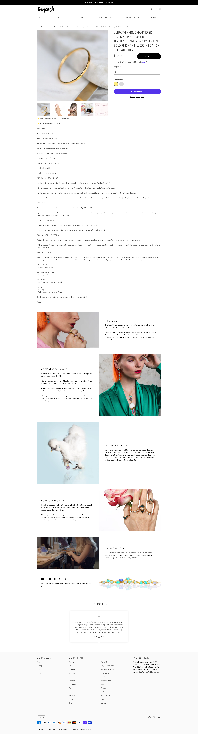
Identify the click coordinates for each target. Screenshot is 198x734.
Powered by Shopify (86, 729)
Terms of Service (106, 681)
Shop (39, 17)
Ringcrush (45, 729)
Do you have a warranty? (108, 666)
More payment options (137, 97)
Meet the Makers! (132, 17)
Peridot (71, 692)
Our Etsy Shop (105, 677)
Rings (38, 662)
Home (38, 27)
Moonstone (72, 684)
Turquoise (72, 703)
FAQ (102, 692)
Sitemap (103, 703)
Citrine (71, 699)
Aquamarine (73, 669)
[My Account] (151, 9)
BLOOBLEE (154, 17)
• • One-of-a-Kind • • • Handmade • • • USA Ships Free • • (99, 2)
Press (102, 684)
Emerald (71, 677)
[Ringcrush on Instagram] (154, 717)
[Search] (145, 9)
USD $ (40, 717)
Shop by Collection (105, 17)
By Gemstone (59, 17)
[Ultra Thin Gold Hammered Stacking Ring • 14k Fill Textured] (72, 65)
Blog (102, 699)
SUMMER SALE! (55, 27)
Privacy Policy (105, 695)
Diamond (72, 681)
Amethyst (72, 673)
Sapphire (72, 695)
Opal (70, 666)
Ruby (70, 688)
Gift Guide (81, 17)
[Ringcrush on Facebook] (149, 717)
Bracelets (40, 669)
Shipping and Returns (107, 669)
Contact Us (104, 662)
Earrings (39, 666)
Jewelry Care (105, 673)
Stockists (104, 688)
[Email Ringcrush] (158, 717)
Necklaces (40, 673)
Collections (46, 27)
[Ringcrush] (46, 9)
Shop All (71, 662)
